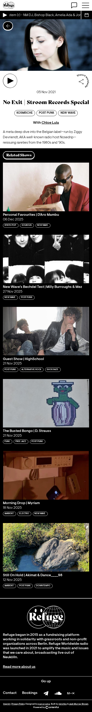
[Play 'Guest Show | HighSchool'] (46, 331)
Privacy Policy (18, 704)
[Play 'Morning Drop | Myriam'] (46, 475)
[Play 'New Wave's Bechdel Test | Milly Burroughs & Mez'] (46, 259)
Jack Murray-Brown (78, 704)
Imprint (6, 704)
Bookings (30, 693)
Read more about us (19, 667)
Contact (10, 693)
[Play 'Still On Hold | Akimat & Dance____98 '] (46, 547)
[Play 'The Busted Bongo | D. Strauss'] (46, 403)
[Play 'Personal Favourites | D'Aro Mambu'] (46, 187)
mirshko (63, 704)
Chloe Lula (50, 123)
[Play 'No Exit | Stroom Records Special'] (10, 81)
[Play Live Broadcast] (4, 15)
